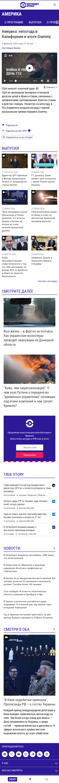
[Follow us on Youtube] (19, 754)
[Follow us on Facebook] (5, 754)
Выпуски (35, 22)
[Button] (10, 126)
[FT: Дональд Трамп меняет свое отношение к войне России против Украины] (44, 161)
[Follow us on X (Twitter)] (12, 754)
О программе (14, 22)
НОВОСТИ (12, 548)
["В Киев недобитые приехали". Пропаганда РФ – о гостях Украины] (29, 665)
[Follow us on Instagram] (26, 754)
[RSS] (40, 754)
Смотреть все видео (47, 281)
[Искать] (46, 779)
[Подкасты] (47, 754)
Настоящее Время (11, 47)
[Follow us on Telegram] (33, 754)
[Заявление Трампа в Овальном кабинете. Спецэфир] (44, 243)
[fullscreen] (54, 81)
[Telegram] (29, 779)
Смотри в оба (16, 629)
